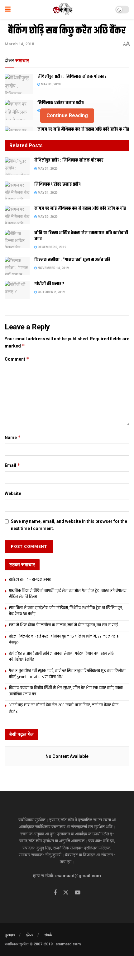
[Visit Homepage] (63, 9)
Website (13, 493)
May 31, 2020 (50, 84)
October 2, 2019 (51, 292)
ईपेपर (29, 935)
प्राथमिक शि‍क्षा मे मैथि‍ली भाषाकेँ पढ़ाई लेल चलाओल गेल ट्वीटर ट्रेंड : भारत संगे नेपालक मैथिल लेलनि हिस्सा (68, 593)
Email (12, 465)
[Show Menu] (8, 9)
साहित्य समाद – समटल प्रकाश (30, 579)
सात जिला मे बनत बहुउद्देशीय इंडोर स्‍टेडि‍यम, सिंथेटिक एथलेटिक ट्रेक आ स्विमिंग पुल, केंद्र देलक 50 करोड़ (66, 611)
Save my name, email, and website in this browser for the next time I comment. (69, 525)
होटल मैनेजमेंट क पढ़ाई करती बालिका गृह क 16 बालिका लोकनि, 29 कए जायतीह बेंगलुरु (63, 639)
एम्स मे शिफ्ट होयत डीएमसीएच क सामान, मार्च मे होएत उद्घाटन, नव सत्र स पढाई (63, 625)
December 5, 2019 (51, 247)
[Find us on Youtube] (77, 892)
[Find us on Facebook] (55, 892)
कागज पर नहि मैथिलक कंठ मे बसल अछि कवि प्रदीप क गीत (83, 129)
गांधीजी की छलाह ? (49, 283)
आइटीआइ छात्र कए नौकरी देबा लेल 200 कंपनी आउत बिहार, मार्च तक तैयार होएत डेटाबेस (63, 708)
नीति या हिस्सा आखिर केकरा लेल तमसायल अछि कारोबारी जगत (81, 236)
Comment (17, 359)
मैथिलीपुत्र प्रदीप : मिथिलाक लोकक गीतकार (72, 76)
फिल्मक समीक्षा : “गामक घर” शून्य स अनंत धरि (72, 259)
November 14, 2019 (53, 268)
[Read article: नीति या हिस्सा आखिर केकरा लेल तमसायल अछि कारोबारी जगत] (17, 239)
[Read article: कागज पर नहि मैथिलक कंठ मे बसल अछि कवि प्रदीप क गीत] (17, 214)
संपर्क (48, 935)
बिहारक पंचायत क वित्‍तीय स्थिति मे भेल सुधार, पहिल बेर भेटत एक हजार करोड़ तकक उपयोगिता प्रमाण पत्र (66, 691)
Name (13, 437)
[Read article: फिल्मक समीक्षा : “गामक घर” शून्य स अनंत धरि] (17, 266)
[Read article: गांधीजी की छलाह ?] (17, 290)
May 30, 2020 (47, 216)
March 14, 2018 (19, 44)
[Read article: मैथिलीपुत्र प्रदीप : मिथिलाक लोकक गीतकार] (19, 84)
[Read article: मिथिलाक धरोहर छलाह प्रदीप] (17, 190)
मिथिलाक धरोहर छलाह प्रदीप (60, 102)
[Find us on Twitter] (66, 892)
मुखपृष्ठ (10, 935)
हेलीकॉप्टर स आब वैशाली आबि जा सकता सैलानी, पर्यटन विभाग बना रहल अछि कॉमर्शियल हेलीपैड (61, 656)
